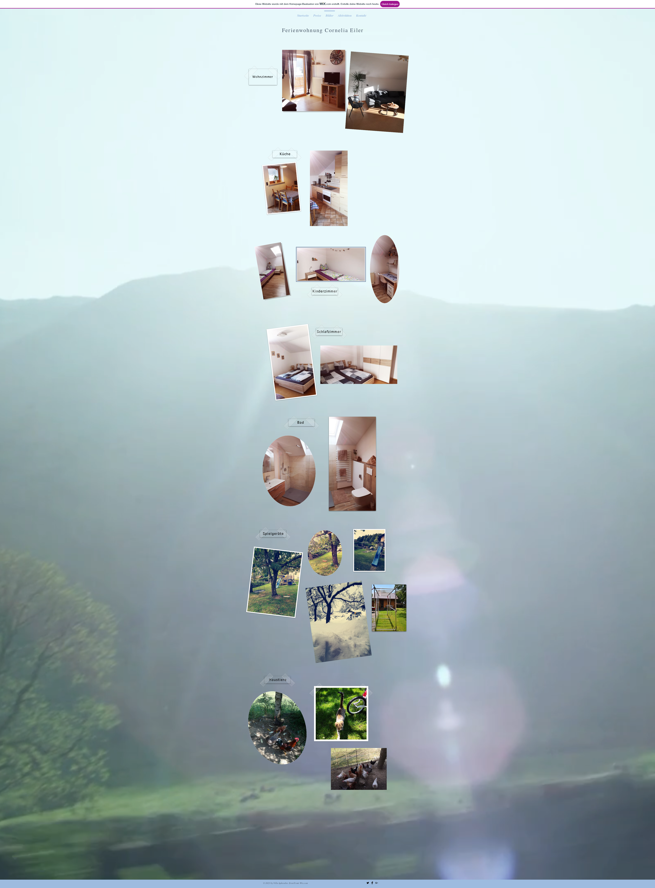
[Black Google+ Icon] (376, 883)
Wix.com (304, 883)
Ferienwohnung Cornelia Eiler (323, 30)
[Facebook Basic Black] (372, 883)
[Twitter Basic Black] (367, 883)
